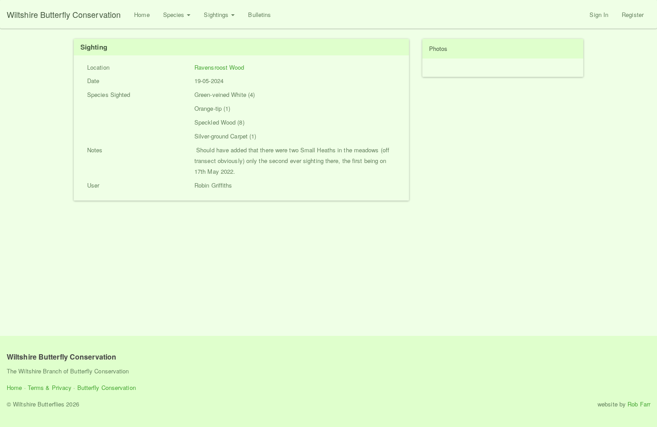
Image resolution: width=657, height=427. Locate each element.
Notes (95, 150)
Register (633, 14)
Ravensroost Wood (219, 67)
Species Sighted (109, 94)
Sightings (217, 14)
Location (98, 67)
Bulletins (259, 14)
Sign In (599, 14)
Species (174, 14)
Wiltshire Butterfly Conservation (64, 14)
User (93, 185)
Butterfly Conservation (106, 387)
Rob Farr (639, 404)
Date (93, 80)
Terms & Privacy (50, 387)
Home (141, 14)
